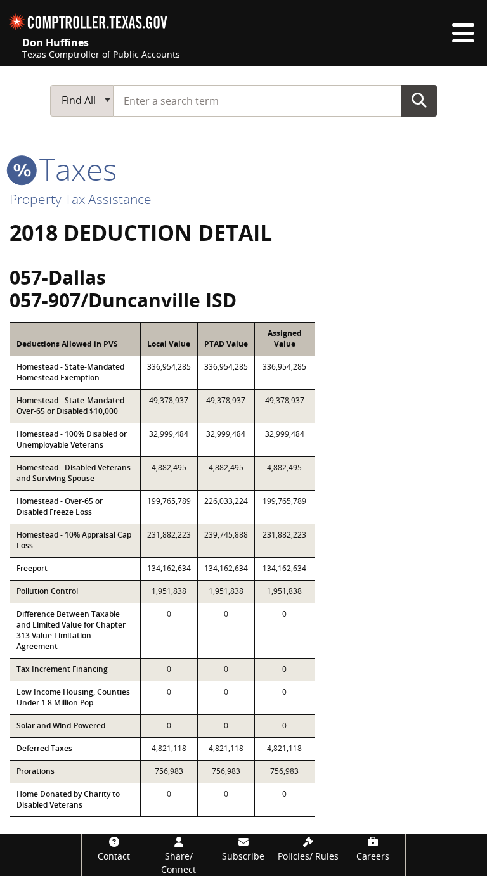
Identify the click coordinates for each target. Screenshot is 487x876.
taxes (74, 169)
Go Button (419, 100)
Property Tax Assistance (81, 199)
